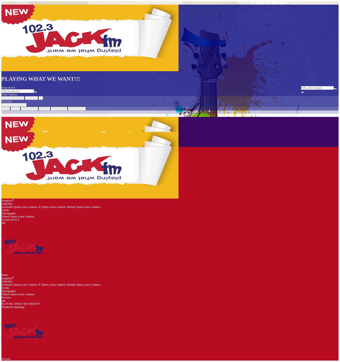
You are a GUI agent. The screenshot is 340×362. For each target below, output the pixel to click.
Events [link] (5, 210)
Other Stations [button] (9, 94)
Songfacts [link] (7, 200)
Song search (8, 87)
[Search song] (335, 88)
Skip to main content (12, 2)
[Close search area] (302, 92)
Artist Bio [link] (6, 203)
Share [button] (4, 274)
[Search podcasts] (35, 91)
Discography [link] (8, 213)
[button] (23, 247)
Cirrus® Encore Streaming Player (32, 112)
